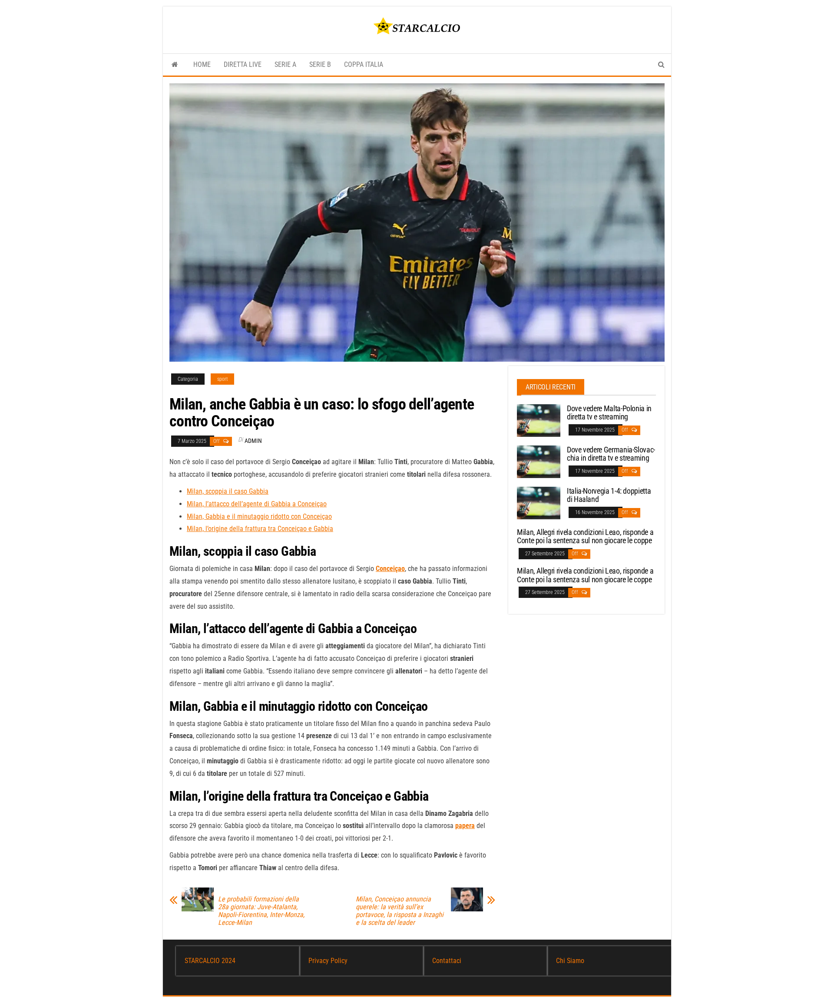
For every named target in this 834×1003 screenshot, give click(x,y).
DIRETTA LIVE (242, 64)
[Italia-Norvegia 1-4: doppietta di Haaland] (538, 502)
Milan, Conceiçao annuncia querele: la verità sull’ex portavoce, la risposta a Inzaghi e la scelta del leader (399, 911)
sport (222, 379)
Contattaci (446, 961)
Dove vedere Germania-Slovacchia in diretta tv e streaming (611, 454)
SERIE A (285, 64)
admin (253, 440)
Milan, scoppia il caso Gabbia (227, 491)
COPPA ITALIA (363, 64)
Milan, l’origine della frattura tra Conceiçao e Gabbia (260, 529)
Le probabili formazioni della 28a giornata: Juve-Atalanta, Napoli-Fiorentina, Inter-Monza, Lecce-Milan (261, 911)
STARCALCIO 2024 (210, 961)
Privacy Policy (328, 961)
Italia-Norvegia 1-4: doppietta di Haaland (609, 495)
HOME (202, 64)
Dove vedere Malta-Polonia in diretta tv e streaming (609, 413)
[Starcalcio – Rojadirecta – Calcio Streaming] (175, 65)
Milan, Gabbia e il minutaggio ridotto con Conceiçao (259, 516)
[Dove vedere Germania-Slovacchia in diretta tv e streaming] (538, 461)
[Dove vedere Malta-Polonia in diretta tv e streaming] (538, 420)
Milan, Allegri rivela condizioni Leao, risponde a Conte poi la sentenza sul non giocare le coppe (585, 536)
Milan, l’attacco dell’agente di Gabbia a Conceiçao (257, 504)
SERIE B (320, 64)
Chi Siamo (570, 961)
